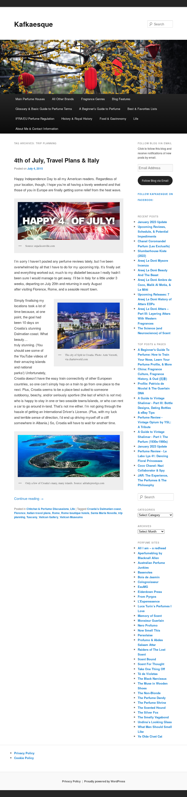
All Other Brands (63, 99)
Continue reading (29, 498)
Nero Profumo (148, 625)
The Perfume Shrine (152, 702)
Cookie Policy (24, 758)
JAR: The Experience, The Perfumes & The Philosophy (153, 480)
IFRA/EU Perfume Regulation (35, 118)
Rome (56, 513)
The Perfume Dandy (152, 698)
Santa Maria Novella (104, 513)
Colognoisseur (148, 582)
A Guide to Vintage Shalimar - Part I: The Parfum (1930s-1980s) (153, 436)
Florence (20, 513)
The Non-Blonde (149, 693)
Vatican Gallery (48, 517)
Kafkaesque (33, 24)
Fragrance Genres (93, 99)
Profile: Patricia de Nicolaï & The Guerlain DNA (154, 388)
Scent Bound (147, 659)
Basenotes (145, 572)
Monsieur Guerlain (151, 620)
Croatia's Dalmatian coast (104, 509)
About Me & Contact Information (37, 128)
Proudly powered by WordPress (104, 781)
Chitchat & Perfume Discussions (47, 509)
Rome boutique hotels (75, 513)
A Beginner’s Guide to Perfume (99, 109)
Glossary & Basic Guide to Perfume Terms (44, 109)
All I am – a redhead (152, 548)
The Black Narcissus (152, 678)
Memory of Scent (150, 615)
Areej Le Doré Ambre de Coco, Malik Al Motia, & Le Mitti (154, 284)
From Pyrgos (147, 596)
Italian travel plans (39, 513)
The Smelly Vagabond (153, 717)
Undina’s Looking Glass (155, 722)
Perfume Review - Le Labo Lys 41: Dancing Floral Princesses (153, 456)
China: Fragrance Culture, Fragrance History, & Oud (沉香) (152, 374)
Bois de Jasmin (149, 577)
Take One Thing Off (151, 669)
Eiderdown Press (150, 591)
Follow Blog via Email (155, 180)
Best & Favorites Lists (142, 109)
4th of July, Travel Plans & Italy (56, 160)
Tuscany (31, 517)
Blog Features (121, 99)
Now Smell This (149, 630)
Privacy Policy (24, 753)
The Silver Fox (148, 712)
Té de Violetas (148, 674)
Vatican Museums (71, 517)
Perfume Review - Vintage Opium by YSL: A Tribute (154, 422)
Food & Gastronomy (113, 118)
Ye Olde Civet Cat (150, 736)
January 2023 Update (152, 222)
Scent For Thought (151, 664)
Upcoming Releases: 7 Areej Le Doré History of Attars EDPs (154, 299)
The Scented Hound (152, 707)
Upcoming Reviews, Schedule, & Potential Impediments (153, 231)
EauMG (143, 586)
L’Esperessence (149, 601)
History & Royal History (76, 118)
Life (135, 118)
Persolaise (145, 635)
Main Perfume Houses (30, 99)
